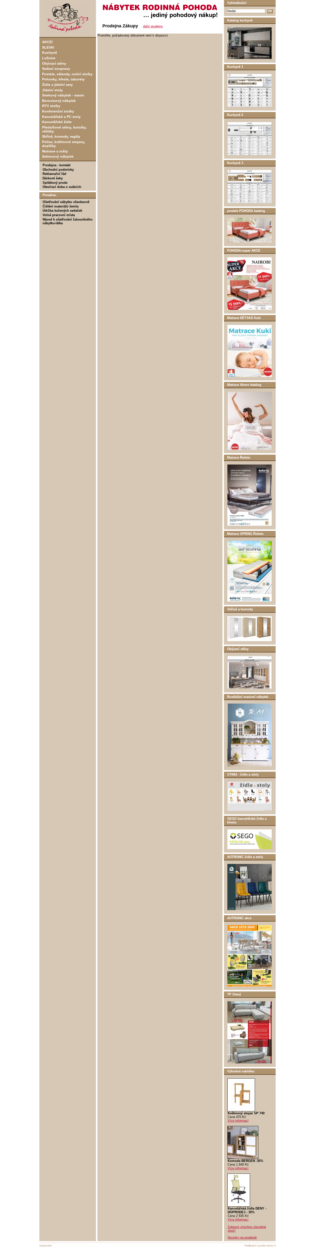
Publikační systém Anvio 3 (260, 1245)
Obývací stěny (54, 63)
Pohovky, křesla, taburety (63, 79)
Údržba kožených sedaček (62, 210)
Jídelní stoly (52, 90)
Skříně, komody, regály (61, 136)
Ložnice (48, 58)
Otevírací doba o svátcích (62, 187)
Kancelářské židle (57, 122)
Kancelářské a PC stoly (61, 117)
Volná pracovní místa (59, 215)
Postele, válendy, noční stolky (67, 74)
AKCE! (47, 42)
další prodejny (153, 26)
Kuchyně (49, 53)
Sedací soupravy (56, 69)
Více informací (238, 1120)
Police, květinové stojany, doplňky (63, 144)
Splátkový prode (55, 183)
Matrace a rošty (55, 151)
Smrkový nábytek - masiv (63, 95)
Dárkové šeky (53, 178)
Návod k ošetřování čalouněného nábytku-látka (68, 221)
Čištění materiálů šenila (61, 206)
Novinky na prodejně (242, 1237)
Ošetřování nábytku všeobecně (66, 202)
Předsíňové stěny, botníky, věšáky (64, 129)
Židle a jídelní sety (57, 85)
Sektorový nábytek (58, 156)
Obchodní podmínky (58, 169)
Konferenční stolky (58, 111)
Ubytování (45, 1245)
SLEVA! (48, 47)
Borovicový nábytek (59, 101)
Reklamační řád (54, 174)
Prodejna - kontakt (56, 165)
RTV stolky (51, 106)
